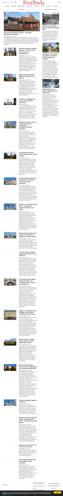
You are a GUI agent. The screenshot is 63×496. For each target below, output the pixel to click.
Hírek (42, 6)
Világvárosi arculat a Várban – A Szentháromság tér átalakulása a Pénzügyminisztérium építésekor (28, 125)
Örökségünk (21, 6)
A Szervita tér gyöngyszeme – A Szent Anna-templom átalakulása (28, 100)
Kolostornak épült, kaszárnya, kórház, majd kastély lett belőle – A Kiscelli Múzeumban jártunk (28, 420)
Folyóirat (48, 6)
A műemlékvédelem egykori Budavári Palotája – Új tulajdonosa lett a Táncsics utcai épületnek (27, 281)
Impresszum (54, 488)
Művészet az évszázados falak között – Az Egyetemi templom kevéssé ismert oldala (28, 207)
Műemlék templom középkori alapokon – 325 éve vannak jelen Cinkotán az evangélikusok (28, 51)
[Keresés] (15, 2)
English (55, 6)
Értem (57, 492)
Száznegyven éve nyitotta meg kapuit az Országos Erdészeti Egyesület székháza (50, 56)
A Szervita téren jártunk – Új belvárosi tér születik (27, 446)
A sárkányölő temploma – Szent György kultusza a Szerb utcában (28, 154)
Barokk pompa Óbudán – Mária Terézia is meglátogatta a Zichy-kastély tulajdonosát (28, 366)
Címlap (7, 6)
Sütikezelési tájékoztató (54, 483)
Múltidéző (29, 6)
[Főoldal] (31, 2)
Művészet (36, 6)
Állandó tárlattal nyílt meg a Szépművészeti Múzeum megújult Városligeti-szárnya (27, 234)
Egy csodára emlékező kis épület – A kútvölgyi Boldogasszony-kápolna (18, 33)
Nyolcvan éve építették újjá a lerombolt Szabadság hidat (50, 27)
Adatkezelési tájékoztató (54, 485)
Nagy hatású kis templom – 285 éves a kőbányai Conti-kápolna (27, 76)
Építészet (13, 6)
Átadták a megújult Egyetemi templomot (28, 401)
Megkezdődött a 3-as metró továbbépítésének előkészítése (50, 90)
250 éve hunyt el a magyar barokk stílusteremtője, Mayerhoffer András (27, 340)
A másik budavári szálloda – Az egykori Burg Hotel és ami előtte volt (27, 253)
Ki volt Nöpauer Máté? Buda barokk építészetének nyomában (27, 461)
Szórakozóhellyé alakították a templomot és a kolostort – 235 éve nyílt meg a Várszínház (28, 180)
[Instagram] (60, 2)
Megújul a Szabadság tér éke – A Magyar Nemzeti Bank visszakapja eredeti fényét (28, 312)
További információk (6, 494)
